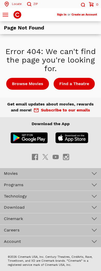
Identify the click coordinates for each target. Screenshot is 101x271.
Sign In (62, 14)
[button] (82, 4)
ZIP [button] (35, 4)
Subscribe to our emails (65, 110)
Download (14, 207)
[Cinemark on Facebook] (35, 156)
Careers (11, 230)
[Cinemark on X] (45, 156)
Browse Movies (27, 83)
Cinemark (13, 218)
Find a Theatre (74, 83)
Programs (13, 184)
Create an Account (84, 14)
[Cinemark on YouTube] (56, 156)
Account (12, 241)
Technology (15, 196)
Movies (11, 173)
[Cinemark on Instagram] (66, 156)
